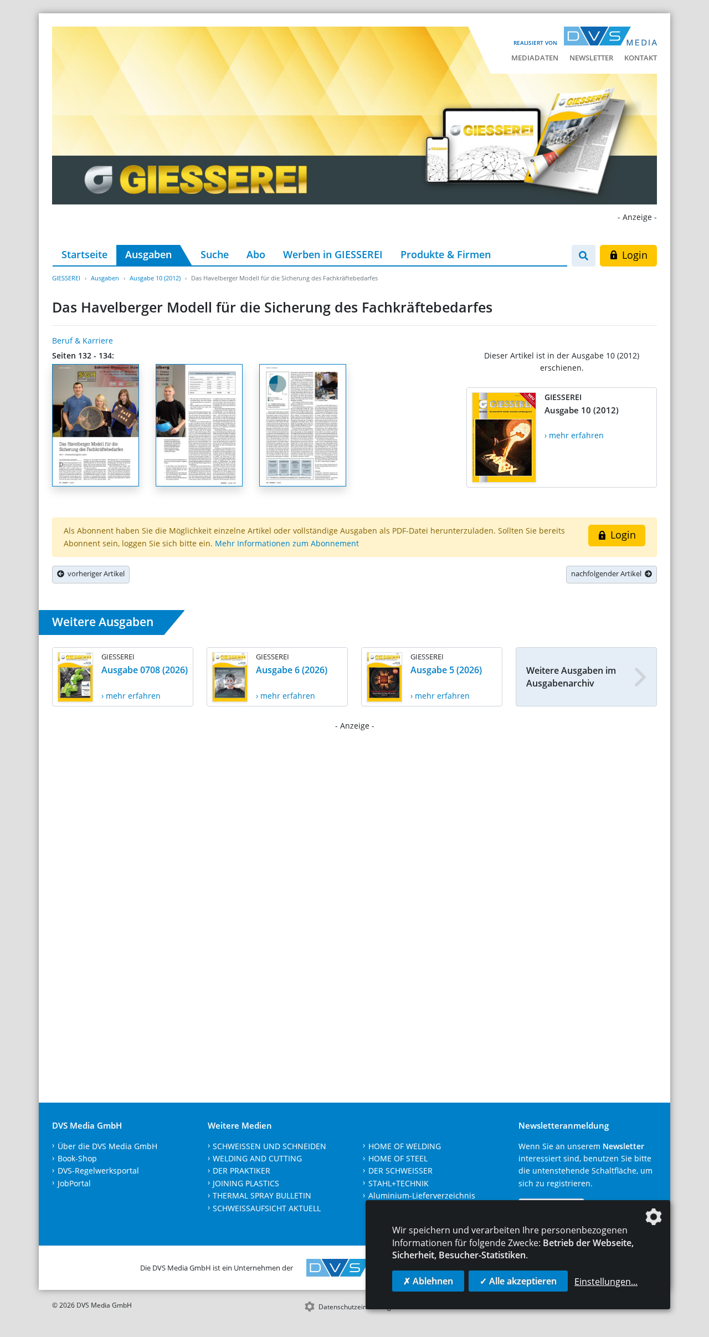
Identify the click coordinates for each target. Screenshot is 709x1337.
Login (633, 255)
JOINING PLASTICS (246, 1183)
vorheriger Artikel (94, 573)
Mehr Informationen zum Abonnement (287, 543)
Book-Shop (77, 1158)
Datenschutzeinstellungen (358, 1307)
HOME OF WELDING (404, 1146)
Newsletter (591, 58)
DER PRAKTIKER (241, 1170)
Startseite (84, 254)
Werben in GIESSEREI (333, 254)
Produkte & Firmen (445, 254)
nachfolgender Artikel (608, 573)
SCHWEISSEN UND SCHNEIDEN (269, 1146)
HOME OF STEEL (398, 1158)
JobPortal (74, 1183)
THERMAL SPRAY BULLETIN (262, 1195)
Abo (255, 254)
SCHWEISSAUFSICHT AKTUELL (267, 1208)
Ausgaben (148, 254)
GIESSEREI (66, 278)
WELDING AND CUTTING (257, 1158)
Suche (215, 254)
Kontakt (640, 58)
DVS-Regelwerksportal (98, 1170)
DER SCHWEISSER (400, 1170)
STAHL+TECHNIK (398, 1183)
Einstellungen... (606, 1281)
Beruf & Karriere (82, 340)
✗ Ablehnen (428, 1281)
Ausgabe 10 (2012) (155, 278)
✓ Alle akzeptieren (518, 1281)
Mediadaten (534, 58)
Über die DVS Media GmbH (107, 1146)
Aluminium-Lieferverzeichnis (421, 1195)
